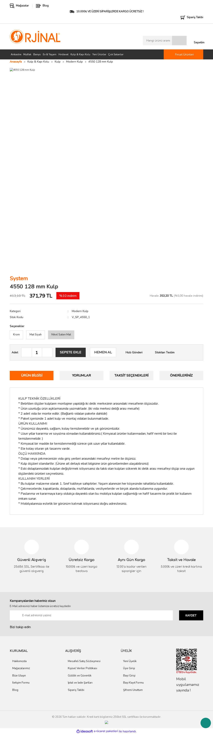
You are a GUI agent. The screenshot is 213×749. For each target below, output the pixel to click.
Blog (15, 690)
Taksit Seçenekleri (132, 375)
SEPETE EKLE (70, 352)
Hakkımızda (19, 661)
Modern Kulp (80, 311)
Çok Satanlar (115, 54)
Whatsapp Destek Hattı (206, 723)
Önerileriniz (181, 375)
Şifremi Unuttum (133, 690)
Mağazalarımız (21, 668)
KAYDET (191, 615)
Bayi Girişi (129, 675)
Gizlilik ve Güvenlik (80, 675)
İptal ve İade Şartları (80, 683)
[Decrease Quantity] (26, 352)
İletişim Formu (21, 683)
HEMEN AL (103, 352)
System (19, 278)
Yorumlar (81, 375)
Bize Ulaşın (19, 675)
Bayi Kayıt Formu (133, 683)
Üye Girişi (129, 668)
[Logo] (35, 36)
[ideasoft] (84, 731)
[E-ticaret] (106, 731)
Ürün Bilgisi (31, 375)
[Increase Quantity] (47, 352)
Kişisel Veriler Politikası (82, 668)
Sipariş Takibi (76, 690)
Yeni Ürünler (99, 54)
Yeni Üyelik (130, 661)
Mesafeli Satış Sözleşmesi (84, 661)
